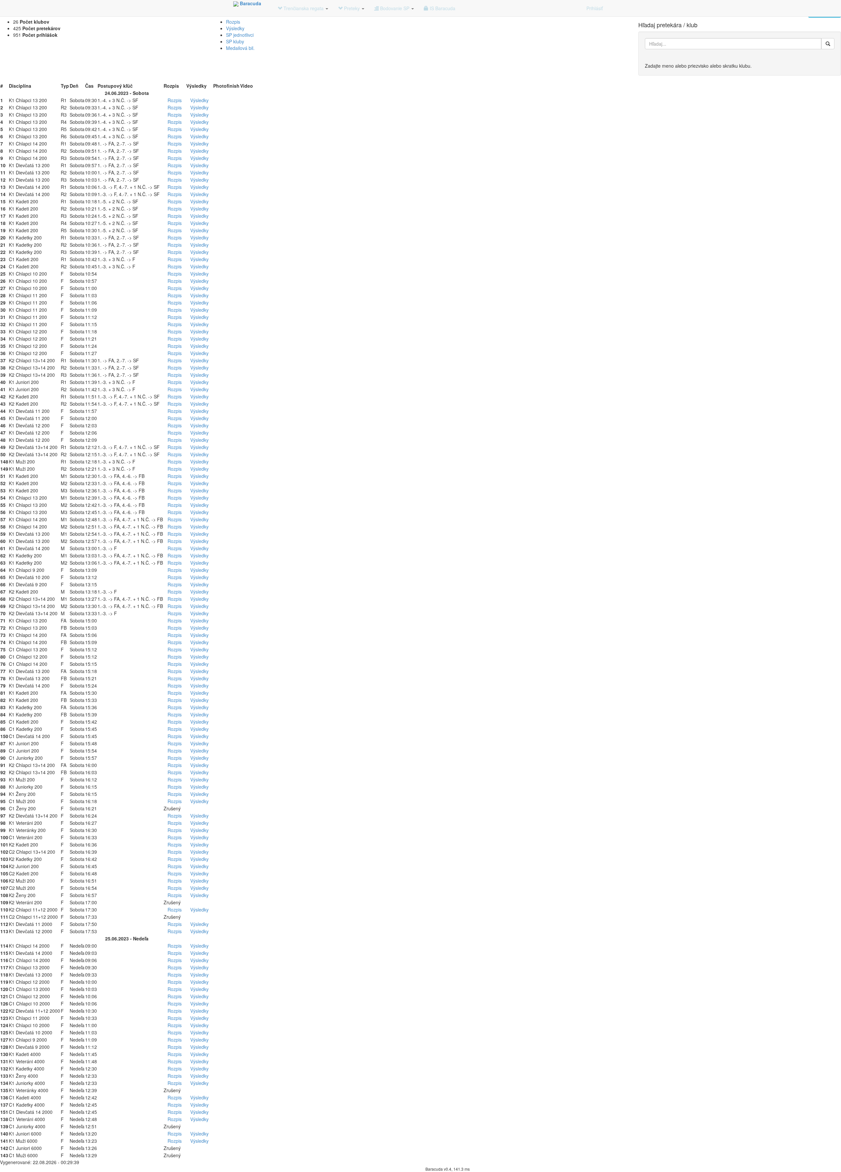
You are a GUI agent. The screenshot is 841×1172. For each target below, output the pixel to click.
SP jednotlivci (240, 35)
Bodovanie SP (395, 8)
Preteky (352, 8)
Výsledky (235, 28)
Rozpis (233, 21)
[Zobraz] (827, 43)
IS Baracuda (441, 8)
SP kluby (235, 41)
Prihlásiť (594, 8)
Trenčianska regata (303, 8)
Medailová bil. (240, 48)
